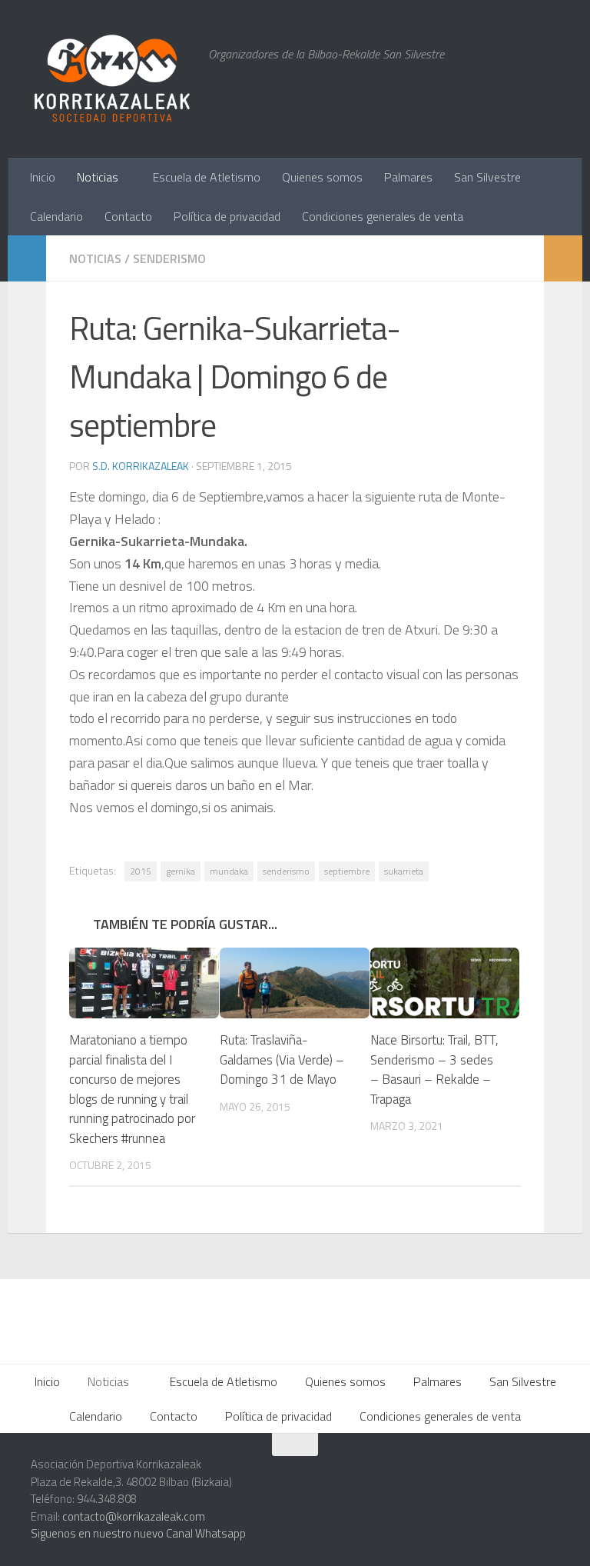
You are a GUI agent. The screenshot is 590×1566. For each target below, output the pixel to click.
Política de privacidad (227, 216)
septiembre (347, 871)
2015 (140, 871)
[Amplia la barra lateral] (27, 258)
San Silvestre (487, 177)
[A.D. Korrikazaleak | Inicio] (112, 79)
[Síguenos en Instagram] (410, 1474)
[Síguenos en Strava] (382, 1474)
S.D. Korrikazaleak (140, 466)
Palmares (408, 177)
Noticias (97, 177)
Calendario (56, 216)
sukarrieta (403, 871)
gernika (180, 871)
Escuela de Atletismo (206, 177)
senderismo (286, 871)
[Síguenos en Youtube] (521, 1474)
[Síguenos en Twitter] (465, 1474)
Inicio (42, 177)
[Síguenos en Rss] (548, 1474)
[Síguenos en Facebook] (493, 1474)
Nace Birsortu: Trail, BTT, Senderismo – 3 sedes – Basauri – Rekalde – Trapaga (434, 1069)
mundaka (229, 871)
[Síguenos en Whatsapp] (438, 1474)
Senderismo (169, 258)
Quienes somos (322, 177)
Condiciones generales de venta (382, 216)
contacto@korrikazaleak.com (133, 1516)
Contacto (128, 216)
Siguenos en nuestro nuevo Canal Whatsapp (138, 1533)
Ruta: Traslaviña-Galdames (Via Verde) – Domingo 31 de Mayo (282, 1059)
